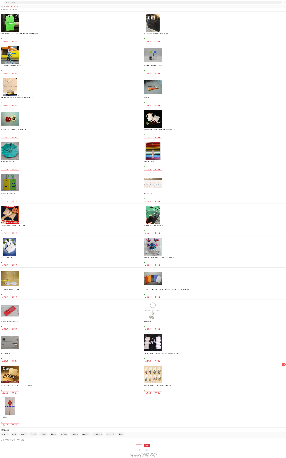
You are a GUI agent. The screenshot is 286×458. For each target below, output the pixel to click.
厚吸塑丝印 (147, 98)
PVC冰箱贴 (75, 434)
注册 (146, 446)
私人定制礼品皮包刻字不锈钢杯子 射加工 (157, 34)
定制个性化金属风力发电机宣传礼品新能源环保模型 (17, 98)
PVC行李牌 (85, 434)
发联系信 (5, 41)
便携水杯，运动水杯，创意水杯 (154, 66)
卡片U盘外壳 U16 (6, 257)
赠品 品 (14, 434)
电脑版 (146, 450)
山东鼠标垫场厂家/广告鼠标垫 (153, 225)
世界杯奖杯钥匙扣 (149, 321)
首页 (2, 440)
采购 (284, 364)
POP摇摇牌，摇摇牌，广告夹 (10, 289)
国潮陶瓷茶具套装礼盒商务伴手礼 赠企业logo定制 (16, 385)
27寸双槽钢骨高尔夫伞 (8, 161)
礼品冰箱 (53, 434)
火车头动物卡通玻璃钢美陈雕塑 (11, 66)
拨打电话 (14, 41)
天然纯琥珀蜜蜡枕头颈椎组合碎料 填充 (13, 225)
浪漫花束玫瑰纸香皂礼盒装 (9, 321)
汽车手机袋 (63, 434)
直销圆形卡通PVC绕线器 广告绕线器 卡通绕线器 (159, 257)
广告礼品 (12, 440)
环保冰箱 (43, 434)
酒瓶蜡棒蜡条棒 (149, 161)
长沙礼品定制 (148, 193)
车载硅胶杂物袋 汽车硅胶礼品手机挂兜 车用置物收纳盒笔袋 (20, 34)
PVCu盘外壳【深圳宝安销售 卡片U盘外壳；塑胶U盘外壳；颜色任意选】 (166, 289)
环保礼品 (5, 434)
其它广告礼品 (20, 440)
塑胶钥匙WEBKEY (6, 353)
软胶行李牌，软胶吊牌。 (9, 193)
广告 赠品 (33, 434)
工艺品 (7, 440)
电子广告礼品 (110, 434)
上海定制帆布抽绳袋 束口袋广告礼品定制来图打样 (159, 129)
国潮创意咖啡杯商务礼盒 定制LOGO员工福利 (158, 385)
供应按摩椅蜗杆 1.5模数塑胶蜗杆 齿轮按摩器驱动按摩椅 (161, 353)
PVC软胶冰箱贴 (97, 434)
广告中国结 (4, 417)
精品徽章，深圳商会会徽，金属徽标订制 (13, 129)
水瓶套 (121, 434)
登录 (139, 446)
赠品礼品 (23, 434)
